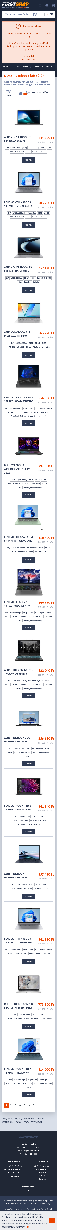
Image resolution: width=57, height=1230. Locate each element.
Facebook (12, 1191)
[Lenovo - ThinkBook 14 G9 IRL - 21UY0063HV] (28, 182)
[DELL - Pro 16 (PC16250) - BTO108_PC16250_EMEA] (28, 984)
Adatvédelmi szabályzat (14, 1169)
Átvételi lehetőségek (42, 1166)
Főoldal (5, 66)
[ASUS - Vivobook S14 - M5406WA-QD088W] (28, 312)
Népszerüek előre (40, 92)
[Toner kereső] (35, 14)
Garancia (43, 1175)
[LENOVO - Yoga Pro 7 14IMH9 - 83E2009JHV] (28, 1049)
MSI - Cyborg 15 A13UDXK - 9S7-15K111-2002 (18, 469)
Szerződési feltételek (14, 1166)
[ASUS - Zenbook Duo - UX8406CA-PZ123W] (28, 718)
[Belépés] (52, 5)
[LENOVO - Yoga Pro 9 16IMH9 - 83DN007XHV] (28, 786)
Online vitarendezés (14, 1173)
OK (52, 1220)
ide (27, 1226)
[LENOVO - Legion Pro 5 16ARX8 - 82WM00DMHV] (28, 377)
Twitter (28, 1191)
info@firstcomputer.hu (31, 1150)
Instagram (45, 1191)
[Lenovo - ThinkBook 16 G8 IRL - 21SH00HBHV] (28, 919)
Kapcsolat (43, 1179)
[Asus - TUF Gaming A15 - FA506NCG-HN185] (28, 650)
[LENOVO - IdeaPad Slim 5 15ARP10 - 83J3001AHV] (28, 517)
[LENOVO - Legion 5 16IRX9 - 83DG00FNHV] (28, 582)
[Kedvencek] (45, 5)
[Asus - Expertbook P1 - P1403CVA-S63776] (28, 117)
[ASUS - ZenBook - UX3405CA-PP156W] (28, 853)
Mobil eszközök (21, 66)
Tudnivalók (14, 1176)
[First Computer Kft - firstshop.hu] (15, 5)
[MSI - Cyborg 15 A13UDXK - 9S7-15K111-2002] (28, 445)
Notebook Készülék (43, 66)
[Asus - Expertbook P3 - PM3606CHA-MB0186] (28, 247)
